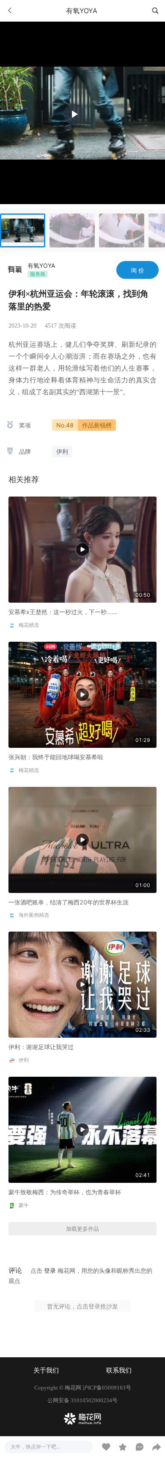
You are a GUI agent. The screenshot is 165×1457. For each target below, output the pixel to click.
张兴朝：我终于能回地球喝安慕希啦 (55, 757)
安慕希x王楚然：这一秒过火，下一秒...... (62, 611)
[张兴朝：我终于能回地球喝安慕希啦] (82, 694)
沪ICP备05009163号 (106, 1387)
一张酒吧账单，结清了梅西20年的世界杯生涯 (68, 902)
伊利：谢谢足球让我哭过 (41, 1046)
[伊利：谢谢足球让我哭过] (82, 984)
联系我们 (119, 1370)
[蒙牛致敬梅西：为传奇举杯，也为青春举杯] (82, 1129)
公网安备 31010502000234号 (82, 1400)
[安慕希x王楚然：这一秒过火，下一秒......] (82, 549)
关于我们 (46, 1370)
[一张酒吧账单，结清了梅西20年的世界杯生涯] (82, 838)
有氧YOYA (41, 265)
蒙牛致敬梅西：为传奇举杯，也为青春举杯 (64, 1192)
